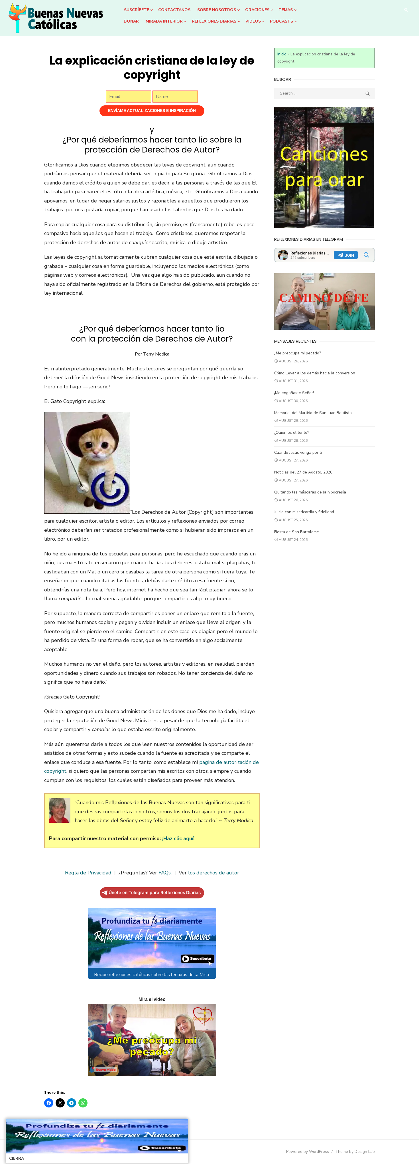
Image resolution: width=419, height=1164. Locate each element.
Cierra (16, 1158)
